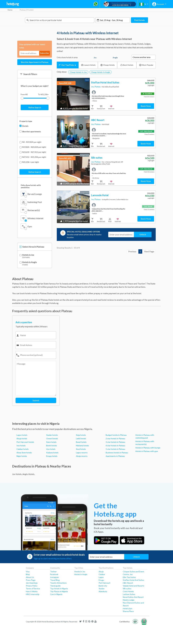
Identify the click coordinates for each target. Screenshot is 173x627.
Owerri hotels (52, 438)
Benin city (103, 586)
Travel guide (55, 586)
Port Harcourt (104, 583)
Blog (28, 574)
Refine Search (34, 107)
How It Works (32, 591)
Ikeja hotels (81, 435)
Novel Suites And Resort (133, 597)
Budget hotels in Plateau (116, 435)
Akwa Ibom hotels (24, 452)
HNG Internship (32, 594)
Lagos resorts (82, 452)
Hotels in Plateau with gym (146, 451)
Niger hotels (21, 456)
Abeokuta (103, 591)
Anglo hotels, (28, 474)
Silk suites (127, 588)
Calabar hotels (22, 449)
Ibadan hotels (52, 435)
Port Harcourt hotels (25, 442)
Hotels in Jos (28, 255)
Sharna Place (128, 611)
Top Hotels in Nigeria (59, 588)
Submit (36, 400)
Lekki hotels (81, 438)
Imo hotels (21, 445)
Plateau (98, 87)
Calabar (102, 574)
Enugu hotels (51, 456)
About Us (30, 577)
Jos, (93, 87)
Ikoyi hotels (81, 449)
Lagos (101, 577)
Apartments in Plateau (115, 456)
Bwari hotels (81, 442)
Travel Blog (55, 580)
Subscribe (44, 53)
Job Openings (32, 583)
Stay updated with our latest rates (32, 46)
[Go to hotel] (73, 94)
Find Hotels (139, 20)
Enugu (101, 580)
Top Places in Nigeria (59, 591)
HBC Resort (128, 583)
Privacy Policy (31, 586)
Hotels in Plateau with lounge (147, 448)
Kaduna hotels (52, 452)
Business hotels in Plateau (117, 452)
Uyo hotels (50, 449)
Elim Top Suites (129, 577)
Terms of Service (33, 588)
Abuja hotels (21, 438)
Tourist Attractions (58, 583)
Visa (27, 571)
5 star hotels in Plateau (115, 449)
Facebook (54, 574)
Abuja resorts (81, 456)
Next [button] (88, 94)
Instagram (54, 577)
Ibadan (101, 588)
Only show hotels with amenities (31, 186)
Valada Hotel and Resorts (133, 586)
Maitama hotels (82, 445)
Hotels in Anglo (29, 262)
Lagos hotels (21, 435)
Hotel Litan (127, 608)
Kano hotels (51, 442)
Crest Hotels (128, 591)
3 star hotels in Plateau (115, 442)
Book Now (146, 106)
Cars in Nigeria (56, 594)
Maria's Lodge (128, 600)
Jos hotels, (17, 474)
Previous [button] (58, 94)
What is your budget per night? (34, 86)
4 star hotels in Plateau (115, 445)
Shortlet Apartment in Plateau (34, 62)
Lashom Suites (129, 594)
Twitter (53, 571)
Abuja (101, 571)
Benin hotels (51, 445)
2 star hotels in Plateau (115, 438)
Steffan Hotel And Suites (133, 580)
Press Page (30, 580)
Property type (25, 121)
